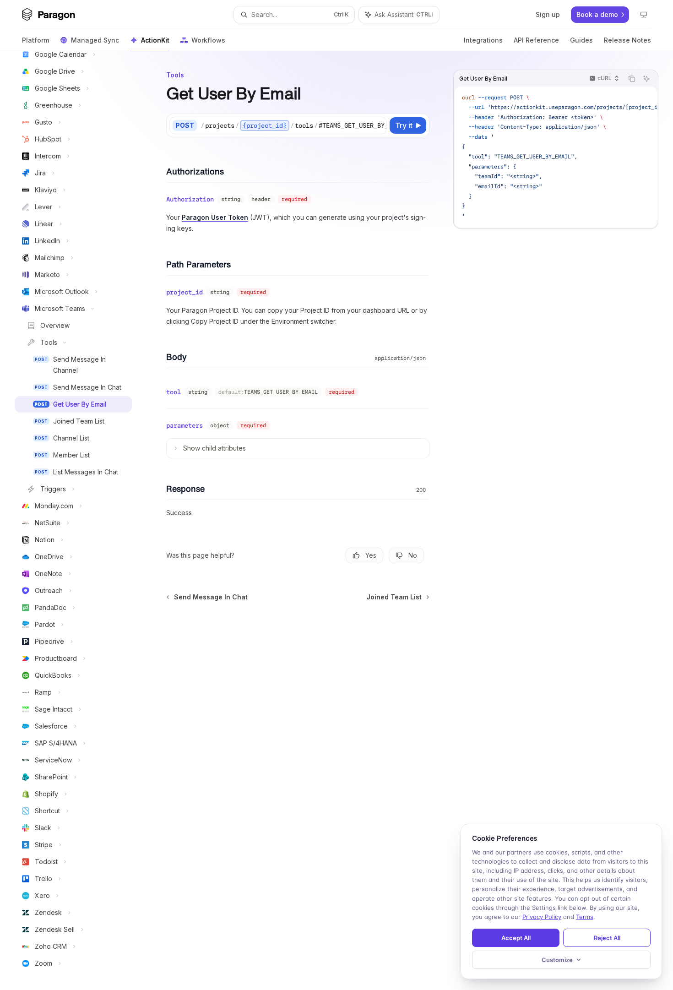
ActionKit (155, 40)
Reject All (607, 937)
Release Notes (627, 40)
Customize (557, 959)
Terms (584, 916)
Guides (581, 40)
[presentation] (81, 520)
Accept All (516, 937)
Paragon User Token (215, 217)
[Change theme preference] (643, 14)
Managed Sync (95, 40)
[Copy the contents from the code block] (632, 79)
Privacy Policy (541, 916)
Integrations (483, 40)
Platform (35, 40)
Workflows (208, 40)
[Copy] (378, 125)
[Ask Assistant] (646, 79)
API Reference (536, 40)
